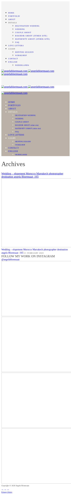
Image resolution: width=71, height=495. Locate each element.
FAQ (17, 42)
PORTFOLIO (14, 16)
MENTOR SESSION (24, 52)
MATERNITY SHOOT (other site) (32, 39)
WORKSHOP (21, 55)
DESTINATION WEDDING (27, 26)
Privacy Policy (6, 492)
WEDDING (20, 29)
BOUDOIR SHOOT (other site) (31, 36)
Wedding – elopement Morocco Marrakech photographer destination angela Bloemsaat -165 (32, 175)
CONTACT (13, 59)
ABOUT (12, 19)
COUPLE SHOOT (23, 32)
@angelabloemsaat (10, 259)
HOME (11, 13)
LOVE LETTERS (16, 46)
